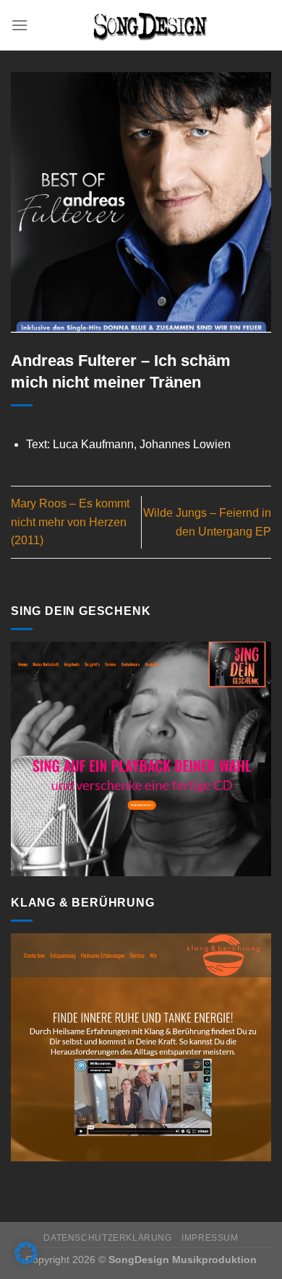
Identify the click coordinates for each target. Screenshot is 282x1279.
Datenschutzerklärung (107, 1238)
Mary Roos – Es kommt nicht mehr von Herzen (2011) (70, 521)
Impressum (210, 1238)
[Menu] (19, 25)
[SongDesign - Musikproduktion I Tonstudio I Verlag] (149, 25)
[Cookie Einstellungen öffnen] (26, 1260)
